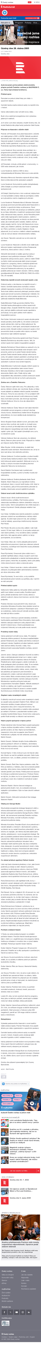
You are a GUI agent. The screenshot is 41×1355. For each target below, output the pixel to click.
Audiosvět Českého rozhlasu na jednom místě (15, 1112)
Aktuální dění (6, 23)
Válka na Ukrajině (8, 1275)
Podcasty (5, 1298)
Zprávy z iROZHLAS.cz (11, 1213)
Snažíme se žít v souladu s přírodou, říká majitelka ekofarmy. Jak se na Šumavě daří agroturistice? (24, 1131)
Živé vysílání (7, 1104)
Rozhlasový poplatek (28, 1289)
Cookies (4, 1337)
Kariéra (23, 1283)
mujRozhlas (5, 1090)
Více (36, 23)
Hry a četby (6, 1095)
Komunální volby (7, 1277)
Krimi (17, 1095)
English (32, 1337)
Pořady (28, 23)
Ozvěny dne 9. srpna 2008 (20, 1198)
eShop (4, 1283)
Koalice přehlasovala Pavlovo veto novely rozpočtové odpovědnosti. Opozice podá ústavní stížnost (20, 1244)
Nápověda (25, 1277)
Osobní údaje (13, 1337)
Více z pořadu (8, 1177)
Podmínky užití (23, 1337)
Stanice (4, 1280)
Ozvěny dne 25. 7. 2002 (19, 1180)
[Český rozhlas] (7, 2)
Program (19, 23)
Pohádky (6, 1100)
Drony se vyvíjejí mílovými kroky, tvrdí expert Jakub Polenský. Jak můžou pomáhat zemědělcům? (25, 1159)
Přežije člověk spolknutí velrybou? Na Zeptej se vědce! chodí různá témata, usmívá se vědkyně (25, 1140)
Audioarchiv (6, 1295)
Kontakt (24, 1286)
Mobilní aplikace (7, 1301)
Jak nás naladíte (27, 1275)
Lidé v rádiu (25, 1280)
